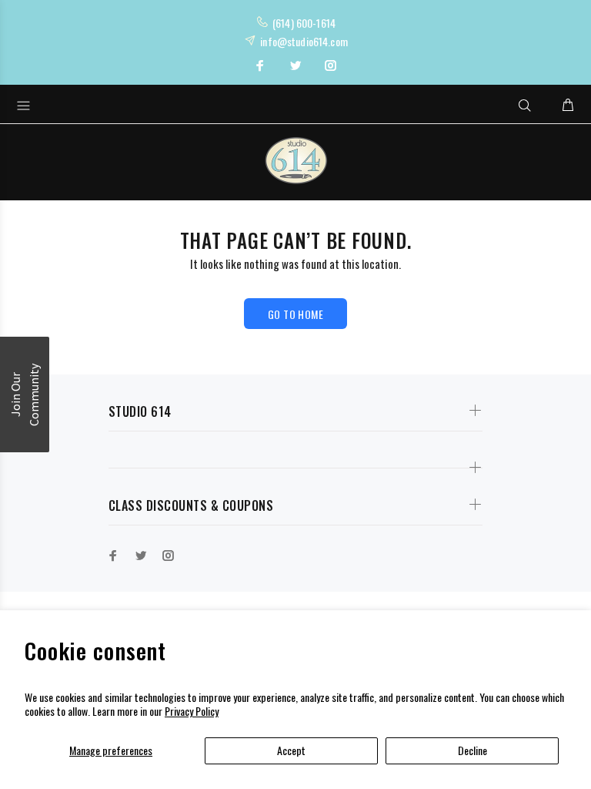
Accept (291, 750)
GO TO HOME (295, 314)
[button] (24, 394)
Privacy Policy (192, 711)
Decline (472, 750)
